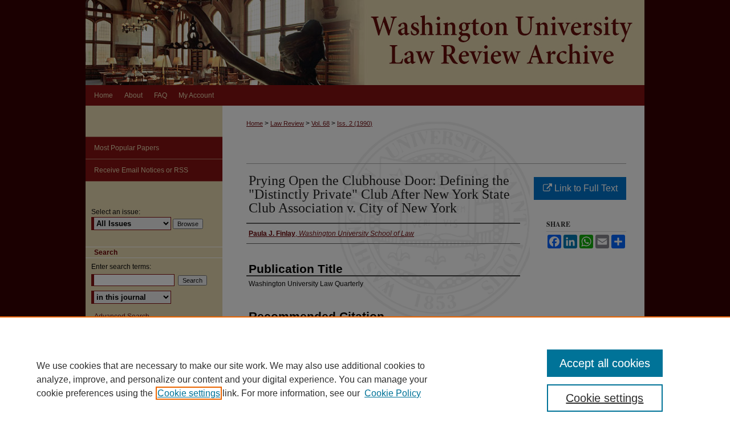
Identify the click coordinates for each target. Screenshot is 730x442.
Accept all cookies (604, 363)
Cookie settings (188, 393)
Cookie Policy (392, 393)
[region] (365, 379)
